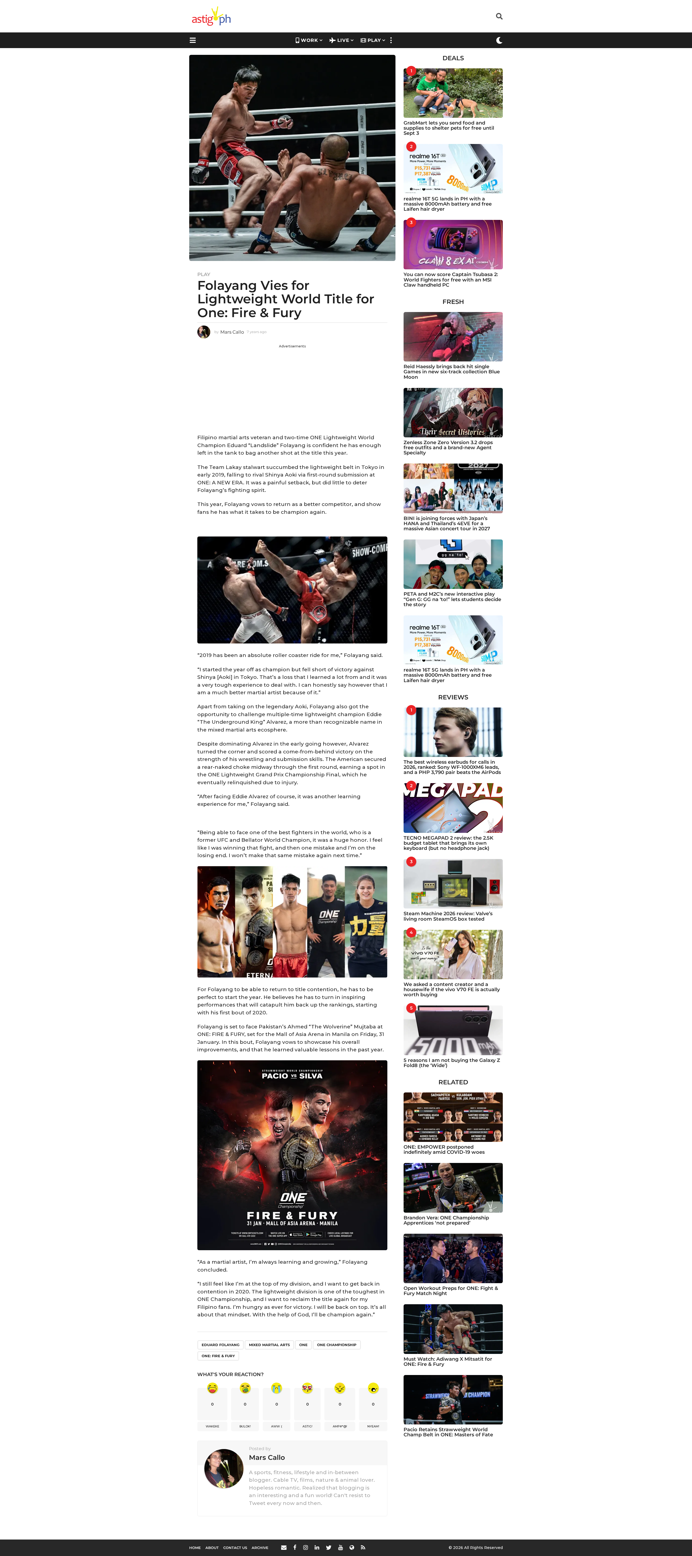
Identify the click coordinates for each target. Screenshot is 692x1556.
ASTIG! (307, 1426)
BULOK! (245, 1426)
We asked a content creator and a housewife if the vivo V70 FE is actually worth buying (452, 989)
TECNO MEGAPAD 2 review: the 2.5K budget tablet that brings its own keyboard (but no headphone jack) (448, 843)
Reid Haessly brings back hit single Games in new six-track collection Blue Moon (452, 372)
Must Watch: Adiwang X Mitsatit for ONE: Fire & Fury (448, 1361)
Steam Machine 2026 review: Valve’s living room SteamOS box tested (448, 916)
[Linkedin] (317, 1547)
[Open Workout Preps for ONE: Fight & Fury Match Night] (453, 1258)
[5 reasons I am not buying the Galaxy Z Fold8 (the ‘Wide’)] (453, 1030)
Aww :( (276, 1426)
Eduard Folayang (220, 1345)
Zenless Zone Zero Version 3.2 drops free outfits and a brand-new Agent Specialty (448, 448)
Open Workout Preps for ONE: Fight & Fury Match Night (451, 1290)
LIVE (343, 40)
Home (195, 1547)
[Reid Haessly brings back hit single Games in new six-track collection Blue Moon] (453, 336)
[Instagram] (305, 1547)
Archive (260, 1547)
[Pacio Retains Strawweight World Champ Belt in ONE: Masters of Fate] (453, 1399)
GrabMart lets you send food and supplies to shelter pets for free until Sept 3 (449, 128)
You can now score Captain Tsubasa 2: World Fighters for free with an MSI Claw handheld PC (451, 279)
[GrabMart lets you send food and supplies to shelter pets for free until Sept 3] (453, 93)
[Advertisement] (292, 386)
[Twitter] (328, 1547)
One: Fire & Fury (218, 1356)
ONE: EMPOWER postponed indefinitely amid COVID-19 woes (444, 1149)
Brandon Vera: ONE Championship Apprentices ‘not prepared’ (446, 1220)
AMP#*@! (340, 1426)
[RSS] (363, 1547)
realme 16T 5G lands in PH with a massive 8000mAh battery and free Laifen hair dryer (448, 204)
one (303, 1345)
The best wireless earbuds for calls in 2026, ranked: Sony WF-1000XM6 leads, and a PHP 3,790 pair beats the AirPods (452, 767)
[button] (499, 16)
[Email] (284, 1547)
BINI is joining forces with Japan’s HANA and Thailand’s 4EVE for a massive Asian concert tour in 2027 (447, 523)
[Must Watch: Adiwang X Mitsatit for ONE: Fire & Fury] (453, 1329)
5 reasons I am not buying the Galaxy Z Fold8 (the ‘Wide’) (452, 1062)
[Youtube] (340, 1547)
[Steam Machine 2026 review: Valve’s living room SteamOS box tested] (453, 883)
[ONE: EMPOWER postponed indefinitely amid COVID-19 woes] (453, 1117)
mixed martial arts (269, 1345)
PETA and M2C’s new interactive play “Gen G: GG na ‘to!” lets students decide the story (452, 599)
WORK (309, 40)
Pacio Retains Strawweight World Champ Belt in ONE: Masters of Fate (448, 1432)
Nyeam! (373, 1426)
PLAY (374, 40)
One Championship (337, 1345)
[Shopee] (352, 1547)
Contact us (235, 1547)
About (212, 1547)
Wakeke (212, 1426)
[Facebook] (295, 1547)
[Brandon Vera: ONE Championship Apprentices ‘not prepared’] (453, 1187)
